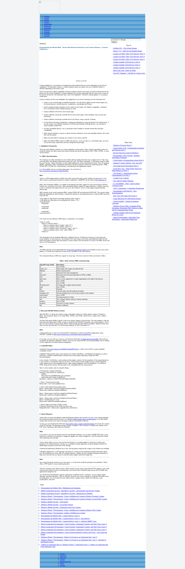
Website (46, 32)
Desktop (47, 16)
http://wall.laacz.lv (100, 180)
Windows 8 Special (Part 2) (122, 145)
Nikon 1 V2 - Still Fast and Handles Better (127, 51)
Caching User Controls (121, 178)
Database (47, 34)
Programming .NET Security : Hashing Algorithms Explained (126, 156)
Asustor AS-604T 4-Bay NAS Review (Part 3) (129, 54)
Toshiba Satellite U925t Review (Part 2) (126, 65)
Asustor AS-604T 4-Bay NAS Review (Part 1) (129, 59)
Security (47, 36)
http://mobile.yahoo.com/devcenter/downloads (80, 424)
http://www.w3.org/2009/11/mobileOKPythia (64, 349)
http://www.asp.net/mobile (90, 339)
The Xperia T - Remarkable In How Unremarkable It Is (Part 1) (125, 174)
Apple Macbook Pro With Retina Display (127, 199)
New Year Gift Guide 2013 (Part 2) (125, 196)
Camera (46, 22)
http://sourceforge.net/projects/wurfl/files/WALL (54, 171)
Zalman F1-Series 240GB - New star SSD (127, 163)
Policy (62, 563)
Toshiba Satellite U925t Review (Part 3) (126, 62)
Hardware (47, 26)
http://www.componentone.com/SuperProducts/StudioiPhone (72, 334)
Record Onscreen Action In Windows (126, 153)
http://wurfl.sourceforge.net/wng (77, 250)
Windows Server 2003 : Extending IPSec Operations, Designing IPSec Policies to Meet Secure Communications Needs (127, 208)
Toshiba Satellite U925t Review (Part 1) (126, 68)
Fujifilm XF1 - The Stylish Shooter (125, 48)
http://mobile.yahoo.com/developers (85, 419)
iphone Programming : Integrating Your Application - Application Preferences (126, 218)
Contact (62, 565)
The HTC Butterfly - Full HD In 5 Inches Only (129, 73)
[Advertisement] (57, 66)
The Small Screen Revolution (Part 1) (126, 166)
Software (47, 30)
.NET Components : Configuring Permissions (128, 188)
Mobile (46, 20)
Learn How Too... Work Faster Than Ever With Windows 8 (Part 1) (127, 170)
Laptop (46, 18)
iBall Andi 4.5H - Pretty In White (124, 70)
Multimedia (48, 24)
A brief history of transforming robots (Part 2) (128, 160)
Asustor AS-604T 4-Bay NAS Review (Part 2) (129, 57)
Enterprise (47, 28)
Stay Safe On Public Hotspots (123, 181)
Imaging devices (65, 561)
